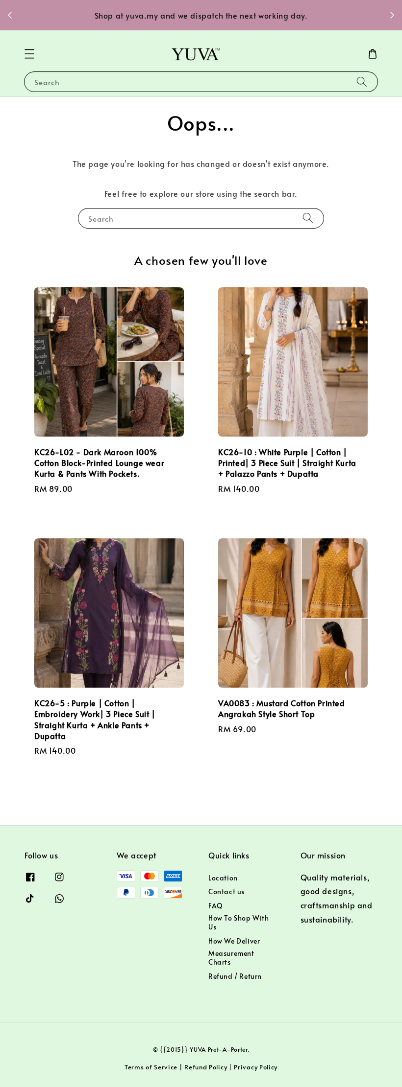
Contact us (226, 891)
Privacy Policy (255, 1067)
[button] (29, 54)
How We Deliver (234, 941)
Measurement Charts (231, 957)
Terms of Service (151, 1067)
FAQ (215, 905)
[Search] (361, 81)
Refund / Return (235, 976)
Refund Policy (205, 1067)
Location (223, 878)
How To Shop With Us (238, 922)
